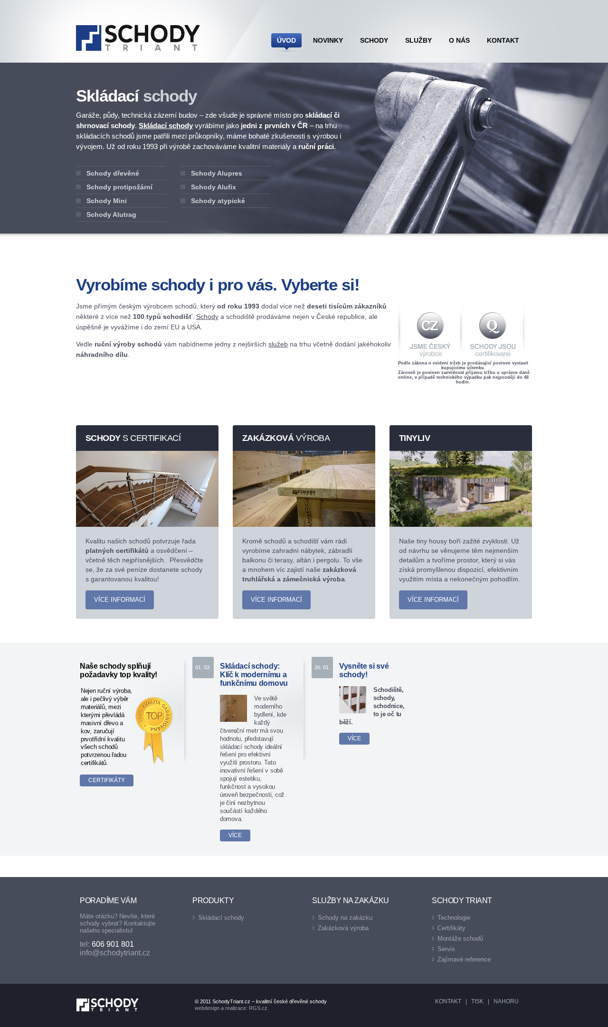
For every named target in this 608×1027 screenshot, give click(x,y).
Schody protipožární (119, 187)
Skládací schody (166, 125)
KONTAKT (448, 1001)
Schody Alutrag (111, 214)
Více (235, 835)
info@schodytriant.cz (115, 953)
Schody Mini (106, 201)
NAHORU (506, 1001)
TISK (477, 1001)
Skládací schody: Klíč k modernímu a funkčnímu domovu (254, 674)
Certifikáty (106, 780)
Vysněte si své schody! (364, 670)
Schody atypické (218, 201)
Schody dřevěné (112, 173)
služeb (278, 344)
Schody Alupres (216, 173)
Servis (446, 948)
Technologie (453, 917)
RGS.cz (258, 1008)
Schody (207, 316)
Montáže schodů (460, 938)
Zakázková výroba (343, 928)
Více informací (119, 599)
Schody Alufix (213, 187)
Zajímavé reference (464, 959)
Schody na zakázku (345, 917)
